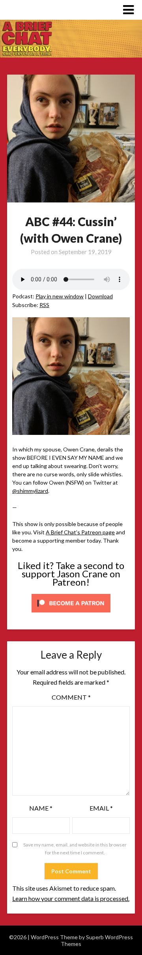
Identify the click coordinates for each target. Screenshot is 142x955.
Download (100, 296)
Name (40, 808)
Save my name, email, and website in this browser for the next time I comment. (75, 849)
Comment (71, 697)
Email (101, 808)
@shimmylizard (30, 490)
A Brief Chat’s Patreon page (80, 532)
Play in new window (60, 296)
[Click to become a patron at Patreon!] (71, 614)
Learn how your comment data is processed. (70, 898)
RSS (44, 304)
